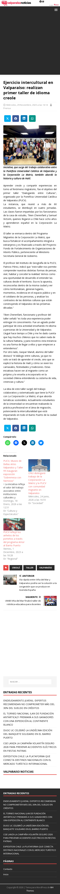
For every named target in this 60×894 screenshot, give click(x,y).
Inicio (5, 874)
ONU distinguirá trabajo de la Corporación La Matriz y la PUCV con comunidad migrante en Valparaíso (37, 483)
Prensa (7, 108)
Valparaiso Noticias (18, 771)
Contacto (7, 869)
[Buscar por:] (30, 682)
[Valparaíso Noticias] (30, 4)
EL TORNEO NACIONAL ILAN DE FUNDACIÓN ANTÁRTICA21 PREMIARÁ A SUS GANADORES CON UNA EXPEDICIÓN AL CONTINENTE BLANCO (27, 817)
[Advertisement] (30, 45)
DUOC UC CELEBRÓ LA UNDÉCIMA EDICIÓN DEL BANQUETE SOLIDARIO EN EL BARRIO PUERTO (27, 734)
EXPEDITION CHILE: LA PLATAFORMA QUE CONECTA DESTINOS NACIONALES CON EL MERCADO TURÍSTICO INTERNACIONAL (27, 760)
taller (29, 567)
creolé (16, 567)
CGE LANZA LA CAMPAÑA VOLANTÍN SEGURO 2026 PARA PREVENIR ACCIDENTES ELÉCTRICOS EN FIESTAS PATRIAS (29, 747)
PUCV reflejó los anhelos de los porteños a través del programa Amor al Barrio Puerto (13, 538)
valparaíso (45, 567)
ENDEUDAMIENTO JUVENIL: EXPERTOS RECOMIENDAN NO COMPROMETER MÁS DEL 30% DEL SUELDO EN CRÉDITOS (29, 704)
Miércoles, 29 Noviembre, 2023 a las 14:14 (27, 104)
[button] (55, 9)
